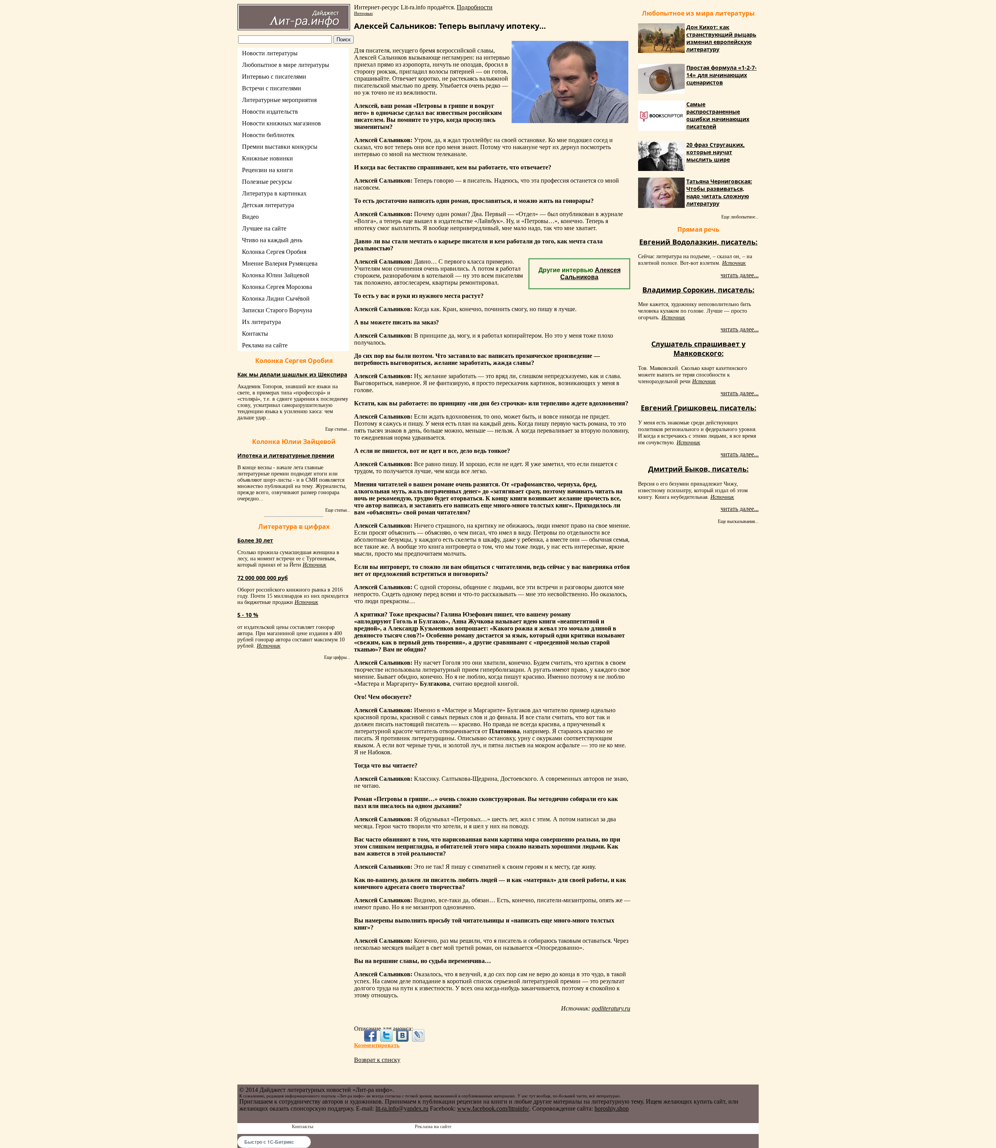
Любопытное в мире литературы (285, 65)
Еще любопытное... (740, 217)
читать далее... (740, 275)
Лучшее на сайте (264, 228)
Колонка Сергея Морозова (277, 286)
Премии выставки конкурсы (279, 146)
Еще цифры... (337, 657)
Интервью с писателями (274, 76)
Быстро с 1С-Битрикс (269, 1141)
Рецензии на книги (267, 170)
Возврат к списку (377, 1059)
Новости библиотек (268, 135)
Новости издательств (270, 111)
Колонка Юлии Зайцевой (275, 275)
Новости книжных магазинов (281, 123)
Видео (250, 216)
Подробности (475, 7)
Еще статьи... (337, 429)
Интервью (363, 13)
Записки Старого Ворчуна (277, 310)
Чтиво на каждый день (272, 240)
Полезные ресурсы (267, 181)
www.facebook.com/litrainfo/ (493, 1108)
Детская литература (268, 205)
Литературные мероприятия (279, 100)
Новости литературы (270, 53)
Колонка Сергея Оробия (274, 251)
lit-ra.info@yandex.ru (401, 1108)
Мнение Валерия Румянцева (279, 263)
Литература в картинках (274, 193)
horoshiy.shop (611, 1108)
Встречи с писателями (271, 88)
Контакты (255, 333)
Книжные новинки (267, 158)
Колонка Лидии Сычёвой (276, 298)
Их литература (261, 322)
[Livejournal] (418, 1035)
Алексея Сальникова (590, 273)
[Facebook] (370, 1035)
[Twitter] (386, 1035)
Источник (314, 565)
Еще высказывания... (738, 521)
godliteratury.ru (611, 1008)
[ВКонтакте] (402, 1035)
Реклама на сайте (265, 345)
